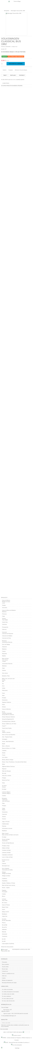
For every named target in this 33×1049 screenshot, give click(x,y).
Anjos (3, 668)
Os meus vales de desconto (8, 1000)
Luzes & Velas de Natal (7, 857)
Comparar (10, 70)
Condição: (13, 46)
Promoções (4, 962)
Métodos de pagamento (7, 980)
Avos (3, 685)
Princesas (4, 614)
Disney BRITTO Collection (8, 714)
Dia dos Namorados (6, 920)
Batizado (4, 931)
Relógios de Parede (6, 873)
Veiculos (4, 818)
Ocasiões (4, 919)
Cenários (4, 795)
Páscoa (3, 922)
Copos (3, 861)
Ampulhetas (4, 880)
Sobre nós (4, 975)
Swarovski (4, 646)
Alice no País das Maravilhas (8, 734)
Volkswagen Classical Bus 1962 (21, 949)
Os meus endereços (6, 996)
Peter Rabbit (5, 619)
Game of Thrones (6, 904)
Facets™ (4, 726)
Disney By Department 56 (8, 719)
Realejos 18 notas (6, 601)
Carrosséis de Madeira (7, 635)
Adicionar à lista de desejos (21, 70)
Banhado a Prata (6, 675)
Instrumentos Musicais (7, 642)
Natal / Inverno (5, 833)
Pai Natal (4, 789)
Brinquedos (4, 798)
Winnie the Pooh (5, 780)
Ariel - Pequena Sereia (7, 736)
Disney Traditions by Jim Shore (9, 723)
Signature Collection (6, 702)
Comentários (5, 83)
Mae (3, 681)
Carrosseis (4, 814)
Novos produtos (5, 964)
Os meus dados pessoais (7, 998)
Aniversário (4, 934)
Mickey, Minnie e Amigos (7, 759)
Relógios (4, 872)
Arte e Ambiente (5, 868)
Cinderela (4, 750)
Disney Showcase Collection (8, 716)
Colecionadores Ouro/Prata (8, 943)
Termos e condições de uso (8, 973)
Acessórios (4, 607)
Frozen (3, 755)
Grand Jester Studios (7, 728)
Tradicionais (4, 799)
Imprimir (4, 70)
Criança (4, 651)
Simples (4, 605)
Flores (3, 704)
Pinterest (22, 75)
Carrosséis (4, 632)
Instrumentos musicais (7, 828)
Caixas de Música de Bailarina (9, 610)
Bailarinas (4, 611)
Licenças (4, 899)
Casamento (4, 936)
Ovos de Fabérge (6, 644)
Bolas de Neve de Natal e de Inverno (10, 834)
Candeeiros (4, 878)
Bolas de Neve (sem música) (8, 885)
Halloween (4, 929)
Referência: (3, 46)
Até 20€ (3, 941)
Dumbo (3, 752)
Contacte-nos (5, 971)
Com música (5, 660)
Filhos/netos (5, 690)
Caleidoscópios (5, 823)
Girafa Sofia (5, 622)
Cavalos (4, 661)
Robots (3, 809)
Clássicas (4, 629)
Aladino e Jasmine (6, 732)
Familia (3, 680)
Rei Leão (4, 773)
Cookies (4, 978)
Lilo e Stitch (4, 757)
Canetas (4, 894)
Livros (3, 603)
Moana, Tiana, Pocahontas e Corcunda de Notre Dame (14, 762)
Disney (3, 711)
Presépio (4, 697)
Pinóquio (4, 777)
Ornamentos (5, 700)
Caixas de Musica (6, 600)
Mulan (3, 764)
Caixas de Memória (6, 709)
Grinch (3, 909)
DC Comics (4, 902)
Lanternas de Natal (6, 852)
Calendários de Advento (7, 854)
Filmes (3, 731)
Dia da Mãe (4, 925)
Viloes (3, 782)
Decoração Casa (5, 865)
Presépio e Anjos (6, 845)
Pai (3, 683)
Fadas (3, 616)
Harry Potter (4, 900)
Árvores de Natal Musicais (8, 843)
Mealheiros (4, 830)
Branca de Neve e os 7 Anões (8, 748)
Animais (4, 618)
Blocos (3, 896)
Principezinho (5, 627)
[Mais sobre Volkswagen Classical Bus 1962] (6, 950)
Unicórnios (4, 624)
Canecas (4, 863)
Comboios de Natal (6, 850)
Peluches (4, 826)
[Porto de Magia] (16, 4)
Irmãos (3, 688)
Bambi (3, 743)
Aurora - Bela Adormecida (8, 741)
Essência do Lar (5, 859)
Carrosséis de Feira (6, 638)
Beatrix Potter (5, 907)
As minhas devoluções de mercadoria (10, 991)
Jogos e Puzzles (6, 821)
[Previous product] (30, 11)
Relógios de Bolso (6, 875)
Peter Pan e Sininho (6, 775)
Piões (3, 803)
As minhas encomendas (7, 989)
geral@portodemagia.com (10, 1015)
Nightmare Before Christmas (8, 766)
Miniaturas (4, 640)
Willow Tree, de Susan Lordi (8, 678)
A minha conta (4, 986)
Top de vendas (5, 966)
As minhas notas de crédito (8, 994)
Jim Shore (4, 785)
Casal (3, 693)
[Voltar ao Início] (1, 11)
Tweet (5, 75)
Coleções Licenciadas (7, 713)
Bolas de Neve (5, 658)
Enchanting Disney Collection (8, 721)
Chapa (3, 808)
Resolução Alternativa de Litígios (9, 982)
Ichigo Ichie (4, 916)
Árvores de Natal (6, 839)
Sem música (5, 673)
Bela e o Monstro (6, 746)
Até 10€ (3, 939)
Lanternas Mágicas (6, 792)
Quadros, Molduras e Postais (8, 883)
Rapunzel (4, 768)
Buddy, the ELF (5, 911)
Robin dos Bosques (6, 771)
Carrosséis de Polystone (7, 633)
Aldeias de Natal (5, 848)
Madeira (4, 655)
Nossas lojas (5, 969)
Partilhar (13, 75)
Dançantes (4, 653)
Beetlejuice (4, 914)
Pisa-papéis (4, 891)
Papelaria (4, 890)
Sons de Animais (6, 801)
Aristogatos (4, 739)
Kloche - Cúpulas (6, 887)
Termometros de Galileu (7, 869)
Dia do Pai (4, 927)
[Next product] (31, 11)
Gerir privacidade (4, 1029)
